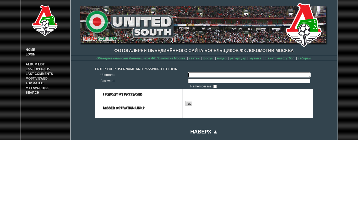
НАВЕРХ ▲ (204, 132)
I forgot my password (122, 94)
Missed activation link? (123, 108)
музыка (255, 58)
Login (30, 54)
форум (208, 58)
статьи (194, 58)
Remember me (201, 86)
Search (32, 92)
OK (189, 104)
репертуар (238, 58)
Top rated (35, 83)
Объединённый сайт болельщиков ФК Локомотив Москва (141, 58)
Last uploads (38, 69)
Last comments (39, 74)
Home (30, 50)
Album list (35, 64)
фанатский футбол (280, 58)
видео (221, 58)
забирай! (305, 58)
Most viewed (37, 78)
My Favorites (37, 88)
